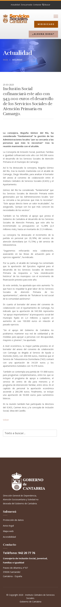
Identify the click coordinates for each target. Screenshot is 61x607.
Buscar (47, 4)
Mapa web (8, 531)
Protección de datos (13, 519)
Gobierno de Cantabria (30, 601)
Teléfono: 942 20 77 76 (19, 553)
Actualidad (15, 4)
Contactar (37, 4)
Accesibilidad (9, 536)
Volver (6, 419)
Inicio (5, 59)
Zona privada (26, 4)
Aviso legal (8, 525)
